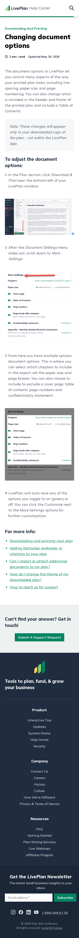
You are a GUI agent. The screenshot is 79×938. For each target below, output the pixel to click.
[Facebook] (21, 913)
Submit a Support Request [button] (39, 637)
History (39, 784)
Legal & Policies (52, 928)
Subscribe (65, 898)
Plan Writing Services (39, 842)
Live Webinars (39, 848)
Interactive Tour (39, 720)
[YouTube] (36, 913)
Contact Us (39, 771)
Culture (39, 791)
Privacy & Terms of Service (40, 804)
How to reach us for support (34, 587)
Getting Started (39, 835)
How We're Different (39, 797)
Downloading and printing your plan (41, 540)
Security (39, 746)
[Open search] (71, 8)
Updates (39, 727)
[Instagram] (13, 913)
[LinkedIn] (28, 913)
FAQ (39, 829)
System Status (39, 733)
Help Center (39, 740)
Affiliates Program (39, 855)
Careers (39, 778)
